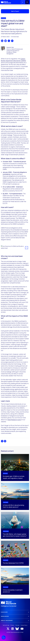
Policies (17, 625)
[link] (15, 604)
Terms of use (6, 625)
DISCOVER (4, 612)
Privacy (12, 625)
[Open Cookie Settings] (4, 637)
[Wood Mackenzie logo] (6, 2)
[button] (23, 2)
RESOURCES (5, 616)
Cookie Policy (24, 625)
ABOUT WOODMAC (7, 620)
